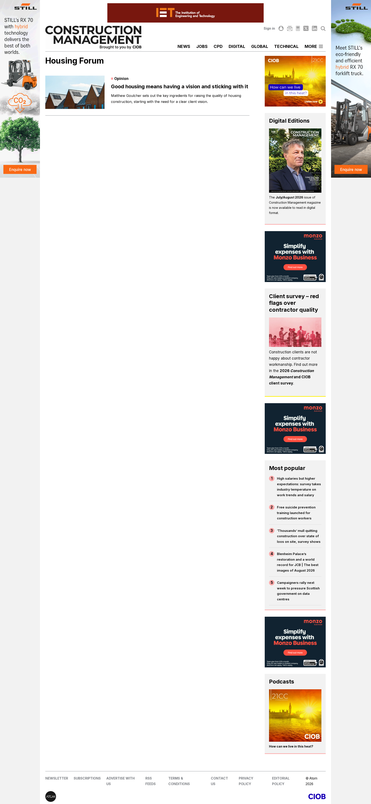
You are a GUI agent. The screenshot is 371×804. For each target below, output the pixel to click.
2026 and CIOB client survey (291, 377)
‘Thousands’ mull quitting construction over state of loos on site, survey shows (299, 536)
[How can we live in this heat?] (295, 715)
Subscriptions (87, 778)
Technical (286, 46)
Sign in (269, 28)
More (311, 46)
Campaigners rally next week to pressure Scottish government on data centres (298, 591)
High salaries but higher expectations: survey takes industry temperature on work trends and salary (299, 486)
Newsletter (56, 778)
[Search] (323, 28)
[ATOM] (115, 796)
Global (259, 46)
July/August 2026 (289, 197)
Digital (237, 46)
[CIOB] (256, 796)
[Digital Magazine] (298, 28)
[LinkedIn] (314, 28)
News (184, 46)
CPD (218, 46)
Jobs (202, 46)
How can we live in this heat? (291, 746)
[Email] (289, 28)
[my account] (281, 28)
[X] (306, 28)
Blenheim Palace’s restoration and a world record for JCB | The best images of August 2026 (297, 562)
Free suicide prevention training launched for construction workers (296, 512)
